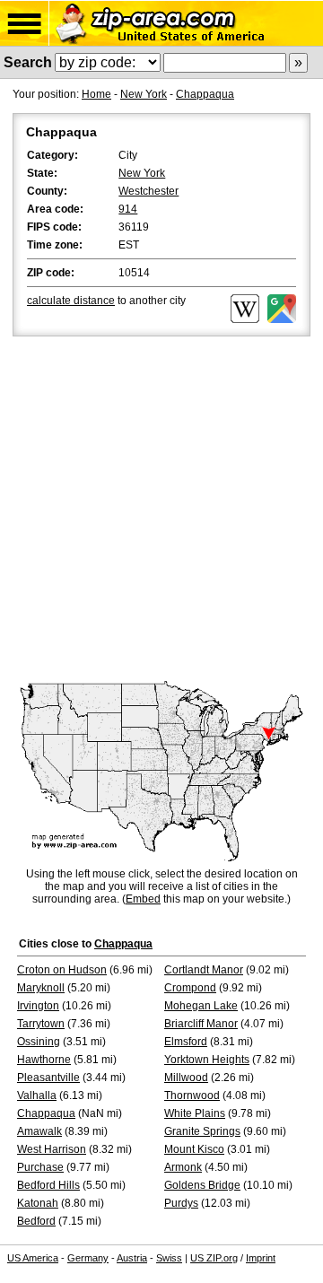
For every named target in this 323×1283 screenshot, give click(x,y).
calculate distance (71, 300)
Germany (88, 1257)
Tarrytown (41, 1023)
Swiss (169, 1257)
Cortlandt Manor (203, 970)
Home (96, 94)
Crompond (190, 988)
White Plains (194, 1113)
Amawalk (39, 1131)
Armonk (183, 1167)
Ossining (38, 1041)
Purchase (40, 1167)
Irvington (38, 1005)
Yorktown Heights (206, 1059)
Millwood (186, 1077)
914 (127, 209)
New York (143, 94)
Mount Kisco (194, 1149)
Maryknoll (41, 988)
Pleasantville (48, 1077)
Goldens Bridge (202, 1185)
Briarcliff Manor (201, 1023)
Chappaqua (205, 94)
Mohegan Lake (201, 1005)
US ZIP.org (214, 1257)
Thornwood (192, 1095)
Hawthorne (44, 1059)
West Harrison (51, 1149)
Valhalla (37, 1095)
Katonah (37, 1203)
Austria (132, 1257)
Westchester (148, 191)
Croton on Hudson (62, 970)
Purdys (181, 1203)
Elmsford (185, 1041)
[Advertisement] (161, 510)
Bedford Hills (48, 1185)
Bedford (36, 1221)
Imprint (260, 1257)
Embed (143, 899)
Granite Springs (202, 1131)
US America (32, 1257)
